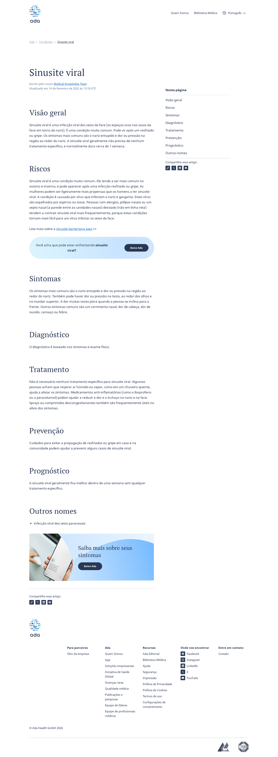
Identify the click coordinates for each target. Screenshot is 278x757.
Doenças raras (114, 682)
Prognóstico (174, 145)
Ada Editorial (151, 654)
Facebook (193, 654)
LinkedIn (192, 666)
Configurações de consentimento (154, 704)
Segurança (149, 672)
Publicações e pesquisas (114, 697)
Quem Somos (180, 13)
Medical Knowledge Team (70, 84)
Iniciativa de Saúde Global (117, 674)
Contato (223, 654)
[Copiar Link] (167, 168)
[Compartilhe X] (174, 168)
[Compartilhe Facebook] (186, 168)
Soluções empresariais (119, 666)
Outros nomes (176, 153)
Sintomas (172, 115)
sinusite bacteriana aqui (74, 229)
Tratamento (174, 130)
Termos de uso (152, 696)
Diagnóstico (174, 122)
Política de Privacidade (157, 684)
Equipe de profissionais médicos (120, 713)
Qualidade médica (117, 688)
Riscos (170, 107)
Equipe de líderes (116, 705)
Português (235, 13)
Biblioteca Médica (205, 13)
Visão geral (173, 100)
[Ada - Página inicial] (35, 17)
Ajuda (146, 666)
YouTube (192, 678)
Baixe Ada (136, 247)
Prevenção (173, 138)
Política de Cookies (155, 690)
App (107, 660)
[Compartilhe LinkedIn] (180, 168)
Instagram (193, 660)
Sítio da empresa (78, 654)
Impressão (150, 678)
